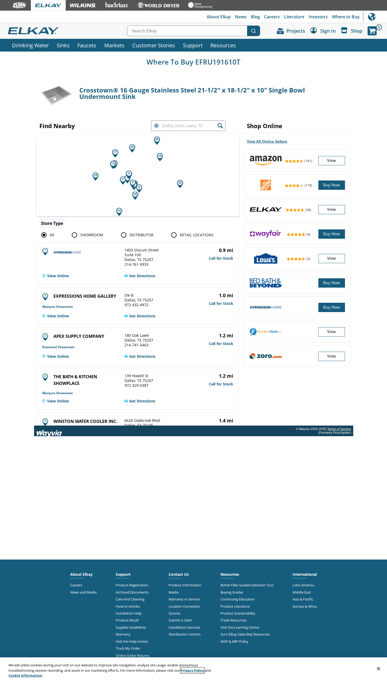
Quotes (174, 613)
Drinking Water (30, 45)
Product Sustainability (237, 613)
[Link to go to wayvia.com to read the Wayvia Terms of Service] (49, 431)
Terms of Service (339, 429)
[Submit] (253, 31)
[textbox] (188, 125)
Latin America (303, 585)
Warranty (123, 634)
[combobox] (193, 31)
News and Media (83, 592)
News (241, 17)
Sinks (63, 45)
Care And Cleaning (130, 599)
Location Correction (184, 606)
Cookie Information (25, 675)
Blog (255, 17)
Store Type (52, 223)
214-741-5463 (136, 345)
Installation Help (129, 613)
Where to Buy (346, 17)
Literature (294, 17)
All (52, 234)
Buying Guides (231, 592)
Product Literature (235, 606)
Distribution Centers (185, 634)
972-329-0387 (136, 385)
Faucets (86, 45)
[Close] (378, 668)
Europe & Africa (305, 606)
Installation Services (184, 627)
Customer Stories (153, 45)
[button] (156, 126)
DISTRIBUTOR (141, 234)
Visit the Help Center (132, 641)
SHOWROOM (91, 234)
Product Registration (132, 585)
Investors (318, 17)
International (375, 17)
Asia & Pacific (303, 599)
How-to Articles (128, 606)
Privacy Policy (192, 670)
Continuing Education (237, 599)
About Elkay (219, 17)
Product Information (185, 585)
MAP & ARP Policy (234, 641)
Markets (114, 45)
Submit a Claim (180, 620)
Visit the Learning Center (239, 627)
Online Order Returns (132, 655)
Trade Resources (233, 620)
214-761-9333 (136, 264)
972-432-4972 (136, 304)
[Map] (138, 176)
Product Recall (127, 620)
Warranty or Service (184, 599)
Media (173, 592)
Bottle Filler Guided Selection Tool (246, 585)
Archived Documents (132, 592)
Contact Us (179, 574)
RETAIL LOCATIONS (197, 234)
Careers (272, 17)
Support (193, 45)
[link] (55, 276)
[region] (193, 669)
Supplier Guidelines (131, 627)
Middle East (302, 592)
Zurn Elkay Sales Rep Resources (245, 634)
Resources (223, 45)
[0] (372, 30)
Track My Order (128, 648)
